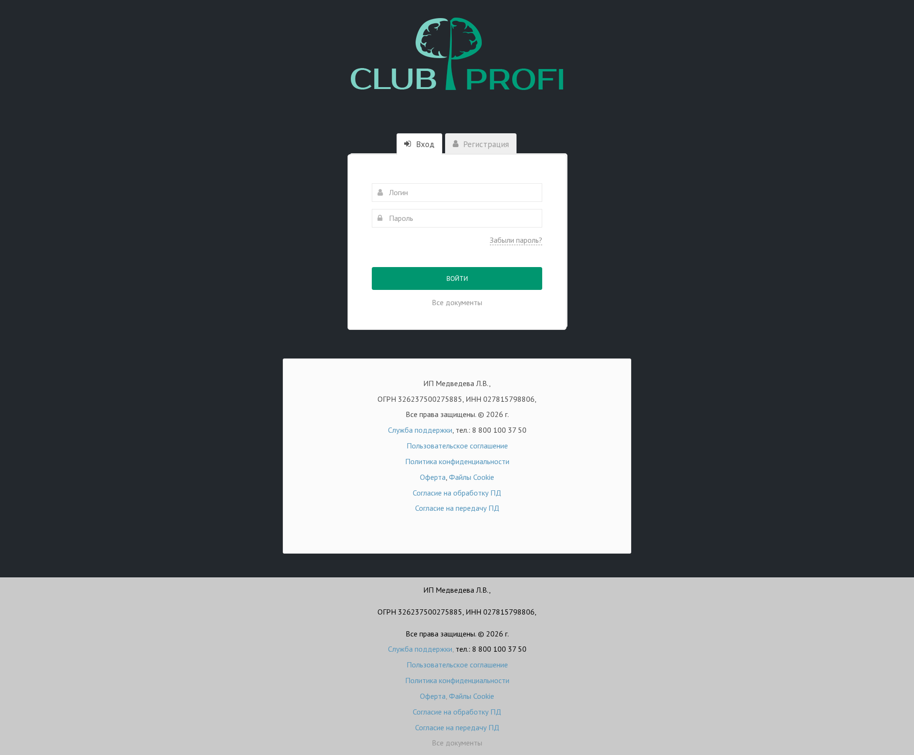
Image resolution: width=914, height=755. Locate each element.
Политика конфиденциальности (457, 461)
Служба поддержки (420, 430)
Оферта (433, 477)
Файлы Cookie (471, 477)
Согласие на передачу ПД (457, 508)
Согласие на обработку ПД (457, 492)
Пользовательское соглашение (457, 445)
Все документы (457, 302)
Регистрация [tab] (485, 144)
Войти (457, 278)
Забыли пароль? (516, 240)
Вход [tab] (424, 144)
